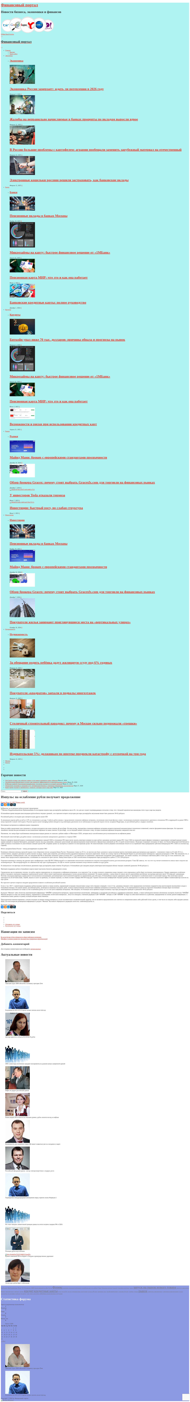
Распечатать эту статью (12, 926)
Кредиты (8, 310)
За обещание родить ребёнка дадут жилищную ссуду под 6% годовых (61, 662)
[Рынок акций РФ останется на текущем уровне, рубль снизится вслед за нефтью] (17, 1115)
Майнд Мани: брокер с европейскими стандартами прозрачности (58, 457)
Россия (50, 1288)
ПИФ (32, 1288)
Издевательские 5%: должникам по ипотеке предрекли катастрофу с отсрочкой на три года (78, 754)
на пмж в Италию (92, 1291)
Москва (7, 761)
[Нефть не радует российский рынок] (17, 1089)
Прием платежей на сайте (41, 1288)
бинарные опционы (107, 1288)
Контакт (12, 52)
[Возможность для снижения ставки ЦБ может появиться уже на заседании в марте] (17, 1142)
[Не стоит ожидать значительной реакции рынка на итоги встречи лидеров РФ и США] (17, 1222)
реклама (136, 1291)
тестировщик (11, 1293)
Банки (7, 187)
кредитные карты (46, 1291)
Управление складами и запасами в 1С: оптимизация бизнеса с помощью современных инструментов (39, 786)
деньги (131, 1288)
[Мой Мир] (8, 804)
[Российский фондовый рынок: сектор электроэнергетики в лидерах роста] (17, 1169)
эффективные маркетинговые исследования (51, 1293)
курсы (59, 1291)
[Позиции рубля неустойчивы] (17, 1249)
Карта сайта (13, 54)
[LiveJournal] (14, 804)
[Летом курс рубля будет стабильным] (17, 1281)
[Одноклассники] (5, 804)
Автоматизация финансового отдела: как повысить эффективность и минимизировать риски (36, 782)
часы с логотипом (34, 1293)
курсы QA (64, 1291)
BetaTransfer (4, 1288)
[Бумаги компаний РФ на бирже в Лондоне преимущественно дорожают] (18, 1254)
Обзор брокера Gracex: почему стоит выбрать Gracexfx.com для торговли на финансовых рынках (82, 482)
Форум (7, 762)
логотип (69, 1291)
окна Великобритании (112, 1291)
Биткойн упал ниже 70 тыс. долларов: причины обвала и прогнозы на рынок (67, 339)
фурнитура (23, 1293)
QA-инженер (27, 1288)
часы (28, 1293)
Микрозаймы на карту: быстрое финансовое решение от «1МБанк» (60, 252)
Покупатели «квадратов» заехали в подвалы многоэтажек (53, 693)
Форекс (57, 1287)
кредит (29, 1291)
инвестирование (9, 1291)
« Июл (3, 1341)
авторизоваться (36, 949)
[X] (11, 804)
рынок (143, 1291)
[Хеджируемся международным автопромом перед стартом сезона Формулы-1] (17, 1196)
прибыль (131, 1291)
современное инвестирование (171, 1291)
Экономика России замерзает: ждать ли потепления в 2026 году (57, 89)
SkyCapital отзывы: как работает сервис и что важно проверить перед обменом (31, 780)
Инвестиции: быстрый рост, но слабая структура (46, 508)
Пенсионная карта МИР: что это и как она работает (49, 277)
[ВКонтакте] (2, 804)
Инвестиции (9, 515)
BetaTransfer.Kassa (12, 1288)
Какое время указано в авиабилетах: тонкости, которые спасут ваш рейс (29, 787)
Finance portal (20, 802)
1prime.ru (11, 905)
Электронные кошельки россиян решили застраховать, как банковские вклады (69, 180)
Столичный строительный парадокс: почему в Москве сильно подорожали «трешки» (73, 723)
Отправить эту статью (12, 924)
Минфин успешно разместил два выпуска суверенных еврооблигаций (24, 939)
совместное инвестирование (155, 1291)
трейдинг (17, 1293)
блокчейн (114, 1288)
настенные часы (102, 1291)
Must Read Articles (7, 34)
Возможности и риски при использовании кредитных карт (53, 424)
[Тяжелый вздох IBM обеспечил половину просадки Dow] (17, 982)
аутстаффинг (94, 1288)
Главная (7, 50)
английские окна (86, 1288)
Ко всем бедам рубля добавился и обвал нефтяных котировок (21, 937)
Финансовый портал (19, 5)
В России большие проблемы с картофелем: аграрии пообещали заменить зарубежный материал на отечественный (96, 149)
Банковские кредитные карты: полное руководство (48, 302)
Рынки (7, 431)
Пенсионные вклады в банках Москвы (38, 216)
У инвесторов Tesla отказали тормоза (37, 495)
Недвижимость (10, 629)
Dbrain (19, 1288)
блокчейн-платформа (123, 1288)
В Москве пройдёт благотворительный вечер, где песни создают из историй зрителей (33, 784)
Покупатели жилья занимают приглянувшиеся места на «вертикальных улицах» (70, 622)
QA (23, 1288)
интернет (16, 1291)
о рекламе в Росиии (123, 1291)
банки (99, 1288)
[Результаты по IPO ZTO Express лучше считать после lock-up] (17, 1008)
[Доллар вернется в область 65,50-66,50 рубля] (17, 1035)
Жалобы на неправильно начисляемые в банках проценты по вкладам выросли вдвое (74, 119)
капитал (22, 1291)
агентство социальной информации (72, 1288)
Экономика (9, 56)
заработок (179, 1288)
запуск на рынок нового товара (154, 1287)
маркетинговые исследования (80, 1291)
